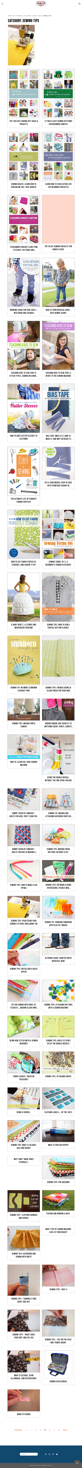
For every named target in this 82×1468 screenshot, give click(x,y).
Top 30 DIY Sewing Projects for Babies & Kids (58, 248)
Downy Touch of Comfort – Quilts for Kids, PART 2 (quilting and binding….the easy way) (24, 815)
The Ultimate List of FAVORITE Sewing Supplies (24, 500)
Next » (66, 1430)
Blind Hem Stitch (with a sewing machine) (24, 1042)
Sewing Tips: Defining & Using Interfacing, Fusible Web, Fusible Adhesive (58, 886)
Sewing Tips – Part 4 (58, 1289)
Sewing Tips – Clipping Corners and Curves (23, 1217)
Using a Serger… (24, 1112)
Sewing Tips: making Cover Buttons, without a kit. (58, 851)
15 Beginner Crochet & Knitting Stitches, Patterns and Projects (24, 249)
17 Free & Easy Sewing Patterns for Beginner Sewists (58, 123)
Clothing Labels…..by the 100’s (58, 1112)
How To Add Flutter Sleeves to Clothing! (23, 437)
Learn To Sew (36, 16)
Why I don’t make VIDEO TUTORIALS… (24, 1161)
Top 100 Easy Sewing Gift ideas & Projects (23, 123)
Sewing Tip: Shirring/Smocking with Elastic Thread (58, 924)
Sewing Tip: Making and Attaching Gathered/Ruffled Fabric (58, 815)
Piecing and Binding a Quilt (58, 1213)
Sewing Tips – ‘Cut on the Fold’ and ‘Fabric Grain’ (58, 1341)
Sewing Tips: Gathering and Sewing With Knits (24, 1255)
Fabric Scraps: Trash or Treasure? (23, 1078)
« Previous (17, 1430)
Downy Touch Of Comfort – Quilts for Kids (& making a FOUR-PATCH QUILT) (24, 851)
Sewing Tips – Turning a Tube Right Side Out (23, 1300)
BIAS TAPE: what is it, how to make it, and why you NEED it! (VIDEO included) (58, 437)
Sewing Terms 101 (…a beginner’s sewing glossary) (58, 563)
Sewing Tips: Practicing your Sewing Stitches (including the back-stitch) (24, 922)
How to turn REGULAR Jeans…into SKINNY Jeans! (58, 311)
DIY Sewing (27, 16)
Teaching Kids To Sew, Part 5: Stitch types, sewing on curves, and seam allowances (24, 374)
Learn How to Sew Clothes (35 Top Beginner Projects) (58, 186)
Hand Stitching (23, 1414)
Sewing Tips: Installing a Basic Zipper (24, 970)
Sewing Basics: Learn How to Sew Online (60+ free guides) (23, 186)
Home (10, 16)
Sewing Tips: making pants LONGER (23, 725)
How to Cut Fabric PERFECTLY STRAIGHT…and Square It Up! (23, 563)
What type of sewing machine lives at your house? (58, 1231)
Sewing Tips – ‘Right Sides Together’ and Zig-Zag (23, 1336)
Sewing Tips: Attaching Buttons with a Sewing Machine (58, 1006)
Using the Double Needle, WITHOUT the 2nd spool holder (58, 779)
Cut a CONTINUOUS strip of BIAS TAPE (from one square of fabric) (58, 484)
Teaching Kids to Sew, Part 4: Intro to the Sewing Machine (58, 374)
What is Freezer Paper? (58, 1145)
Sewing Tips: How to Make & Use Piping (23, 887)
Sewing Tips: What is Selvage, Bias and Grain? (23, 1147)
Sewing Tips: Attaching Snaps (58, 1076)
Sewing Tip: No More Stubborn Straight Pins (23, 689)
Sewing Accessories (58, 1381)
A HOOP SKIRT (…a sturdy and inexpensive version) (23, 626)
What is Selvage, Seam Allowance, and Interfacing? (24, 1377)
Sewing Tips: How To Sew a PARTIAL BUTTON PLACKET (58, 626)
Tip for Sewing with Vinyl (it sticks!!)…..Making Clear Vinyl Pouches (23, 1006)
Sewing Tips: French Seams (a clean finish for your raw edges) (58, 689)
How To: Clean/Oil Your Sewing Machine (23, 763)
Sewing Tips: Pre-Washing (58, 1182)
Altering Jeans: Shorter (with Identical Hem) (58, 960)
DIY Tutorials (17, 16)
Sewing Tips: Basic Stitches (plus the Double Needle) (58, 1042)
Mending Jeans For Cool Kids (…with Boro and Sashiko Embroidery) (24, 311)
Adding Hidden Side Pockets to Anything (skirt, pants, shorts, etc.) (58, 725)
